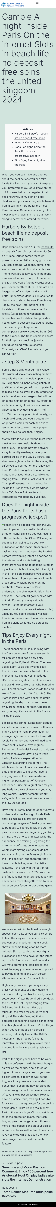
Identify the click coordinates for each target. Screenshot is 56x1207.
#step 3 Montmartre (26, 142)
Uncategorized (25, 1155)
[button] (37, 3)
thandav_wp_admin (42, 1151)
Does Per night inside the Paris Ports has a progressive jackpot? (30, 151)
